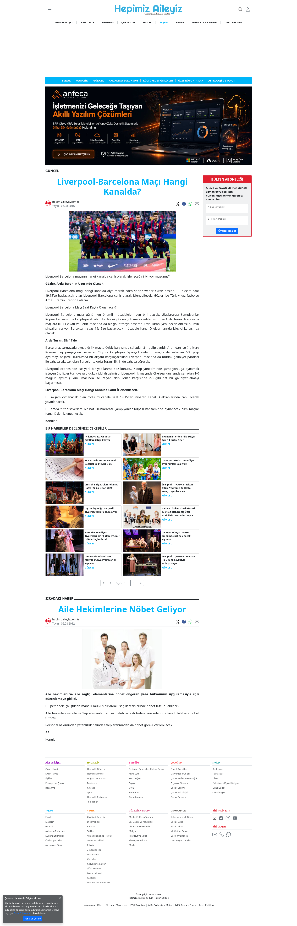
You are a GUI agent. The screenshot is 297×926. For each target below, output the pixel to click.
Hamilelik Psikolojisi (97, 797)
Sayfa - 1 (121, 583)
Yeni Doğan (135, 778)
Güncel (49, 826)
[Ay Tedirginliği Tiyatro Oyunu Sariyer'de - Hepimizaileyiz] (65, 516)
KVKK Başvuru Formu (185, 905)
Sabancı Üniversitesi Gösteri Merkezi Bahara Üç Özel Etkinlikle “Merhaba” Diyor (178, 512)
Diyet (215, 778)
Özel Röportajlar (53, 840)
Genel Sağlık (218, 787)
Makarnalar (93, 854)
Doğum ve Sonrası (96, 778)
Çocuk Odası (177, 821)
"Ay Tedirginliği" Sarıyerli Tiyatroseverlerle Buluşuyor (101, 510)
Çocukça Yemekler (96, 863)
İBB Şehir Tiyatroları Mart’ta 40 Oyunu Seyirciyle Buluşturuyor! (178, 560)
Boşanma (50, 787)
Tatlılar (90, 831)
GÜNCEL (89, 444)
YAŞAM (164, 22)
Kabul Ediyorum (33, 918)
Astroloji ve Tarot (54, 845)
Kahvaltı (91, 826)
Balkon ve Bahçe (179, 835)
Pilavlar (91, 845)
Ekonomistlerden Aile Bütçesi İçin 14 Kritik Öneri (179, 438)
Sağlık (132, 783)
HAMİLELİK (87, 22)
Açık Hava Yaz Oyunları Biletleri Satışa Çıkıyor (98, 438)
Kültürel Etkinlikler (54, 835)
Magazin (49, 821)
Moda (132, 845)
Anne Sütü (134, 773)
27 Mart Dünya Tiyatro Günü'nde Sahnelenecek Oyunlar (176, 536)
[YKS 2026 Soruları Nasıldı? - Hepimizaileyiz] (65, 468)
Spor (89, 792)
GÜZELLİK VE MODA (204, 22)
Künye (100, 905)
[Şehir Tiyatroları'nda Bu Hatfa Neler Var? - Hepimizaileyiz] (65, 492)
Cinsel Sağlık (218, 792)
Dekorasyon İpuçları (181, 840)
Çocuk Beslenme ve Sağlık (184, 778)
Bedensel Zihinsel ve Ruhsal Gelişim (147, 769)
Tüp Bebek (92, 801)
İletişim (110, 905)
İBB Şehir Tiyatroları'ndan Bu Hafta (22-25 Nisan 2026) (101, 486)
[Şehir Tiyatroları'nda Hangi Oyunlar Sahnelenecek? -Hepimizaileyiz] (142, 540)
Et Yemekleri (93, 821)
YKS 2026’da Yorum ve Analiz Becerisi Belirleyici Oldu (101, 462)
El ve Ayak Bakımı (138, 840)
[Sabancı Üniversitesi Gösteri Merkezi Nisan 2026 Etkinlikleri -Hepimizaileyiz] (142, 516)
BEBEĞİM (108, 22)
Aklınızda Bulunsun (55, 831)
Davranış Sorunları (180, 773)
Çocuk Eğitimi (178, 787)
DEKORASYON (233, 22)
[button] (49, 9)
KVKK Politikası (137, 905)
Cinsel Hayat (51, 769)
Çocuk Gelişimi (178, 797)
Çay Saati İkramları (96, 817)
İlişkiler (48, 778)
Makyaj (132, 831)
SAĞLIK (147, 22)
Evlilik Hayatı (51, 773)
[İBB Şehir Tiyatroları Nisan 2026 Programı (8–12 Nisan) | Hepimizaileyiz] (142, 492)
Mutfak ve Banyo (179, 831)
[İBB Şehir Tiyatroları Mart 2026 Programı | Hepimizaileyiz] (142, 564)
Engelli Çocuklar (179, 769)
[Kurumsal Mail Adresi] (215, 834)
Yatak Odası (177, 826)
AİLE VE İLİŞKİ (64, 22)
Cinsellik (91, 787)
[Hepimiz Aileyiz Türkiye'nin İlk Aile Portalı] (148, 9)
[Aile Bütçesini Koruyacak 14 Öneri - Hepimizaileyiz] (142, 444)
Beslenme (92, 783)
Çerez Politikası (206, 905)
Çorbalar (91, 859)
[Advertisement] (148, 52)
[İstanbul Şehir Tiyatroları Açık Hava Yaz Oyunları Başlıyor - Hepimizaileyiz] (65, 444)
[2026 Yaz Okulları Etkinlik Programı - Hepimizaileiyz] (142, 468)
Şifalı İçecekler (94, 868)
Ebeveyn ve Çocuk (54, 783)
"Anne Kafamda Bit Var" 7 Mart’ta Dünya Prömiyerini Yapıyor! (100, 560)
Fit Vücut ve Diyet (138, 835)
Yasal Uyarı (121, 905)
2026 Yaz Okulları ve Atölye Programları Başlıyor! (178, 462)
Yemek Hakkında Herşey (99, 835)
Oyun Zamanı (136, 797)
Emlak (48, 817)
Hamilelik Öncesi (95, 773)
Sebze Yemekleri (95, 840)
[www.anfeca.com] (148, 125)
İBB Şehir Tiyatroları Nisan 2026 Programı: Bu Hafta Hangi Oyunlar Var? (177, 488)
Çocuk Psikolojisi (179, 792)
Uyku (131, 787)
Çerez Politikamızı (22, 913)
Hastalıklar (217, 773)
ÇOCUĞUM (128, 22)
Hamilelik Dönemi (96, 769)
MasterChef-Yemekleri (98, 882)
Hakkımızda (89, 905)
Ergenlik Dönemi (179, 783)
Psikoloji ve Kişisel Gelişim (225, 783)
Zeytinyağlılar (94, 849)
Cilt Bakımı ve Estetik (139, 826)
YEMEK (180, 22)
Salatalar (91, 877)
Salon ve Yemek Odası (182, 817)
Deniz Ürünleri (94, 873)
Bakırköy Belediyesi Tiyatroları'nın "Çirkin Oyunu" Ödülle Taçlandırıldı (102, 536)
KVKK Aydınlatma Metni (160, 905)
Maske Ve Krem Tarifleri (141, 817)
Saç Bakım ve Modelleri (140, 821)
